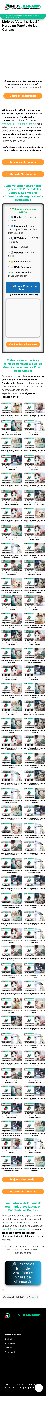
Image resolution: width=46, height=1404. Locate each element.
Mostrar (33, 1297)
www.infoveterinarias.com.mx (18, 1229)
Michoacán (14, 15)
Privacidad (10, 1352)
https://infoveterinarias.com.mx (19, 123)
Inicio (8, 15)
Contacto (9, 1339)
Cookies (8, 1348)
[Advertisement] (23, 57)
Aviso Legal (10, 1343)
